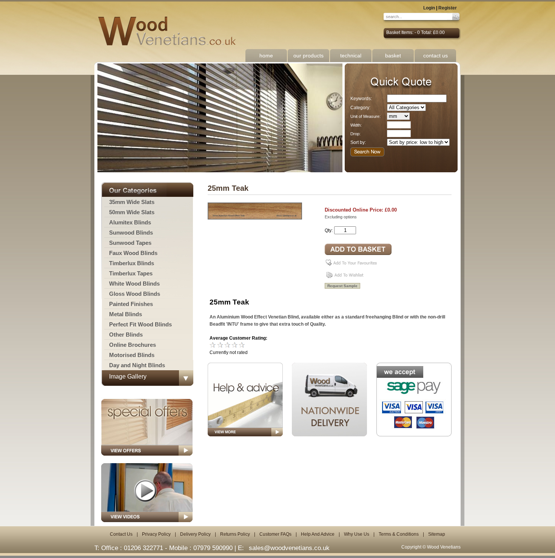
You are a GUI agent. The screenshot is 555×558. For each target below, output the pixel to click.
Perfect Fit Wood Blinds (140, 324)
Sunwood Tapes (130, 243)
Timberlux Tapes (131, 273)
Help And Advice (318, 534)
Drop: (355, 133)
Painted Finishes (131, 304)
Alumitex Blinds (130, 222)
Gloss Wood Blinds (134, 294)
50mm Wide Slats (131, 212)
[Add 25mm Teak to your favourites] (352, 265)
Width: (356, 125)
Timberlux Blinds (131, 263)
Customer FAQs (275, 534)
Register (447, 8)
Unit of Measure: (365, 116)
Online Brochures (132, 345)
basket (393, 56)
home (266, 56)
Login (429, 8)
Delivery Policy (195, 534)
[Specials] (147, 458)
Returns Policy (235, 534)
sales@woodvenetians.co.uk (289, 548)
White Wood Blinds (134, 283)
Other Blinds (126, 334)
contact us (435, 56)
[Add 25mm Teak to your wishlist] (346, 277)
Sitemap (436, 534)
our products (308, 56)
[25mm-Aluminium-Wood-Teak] (255, 218)
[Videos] (147, 524)
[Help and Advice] (245, 399)
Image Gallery (127, 376)
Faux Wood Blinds (133, 253)
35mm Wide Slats (131, 202)
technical (350, 56)
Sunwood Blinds (131, 232)
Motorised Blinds (131, 355)
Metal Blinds (125, 314)
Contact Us (121, 534)
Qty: (329, 230)
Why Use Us (356, 534)
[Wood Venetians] (171, 31)
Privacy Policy (156, 534)
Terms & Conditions (399, 534)
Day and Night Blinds (137, 365)
